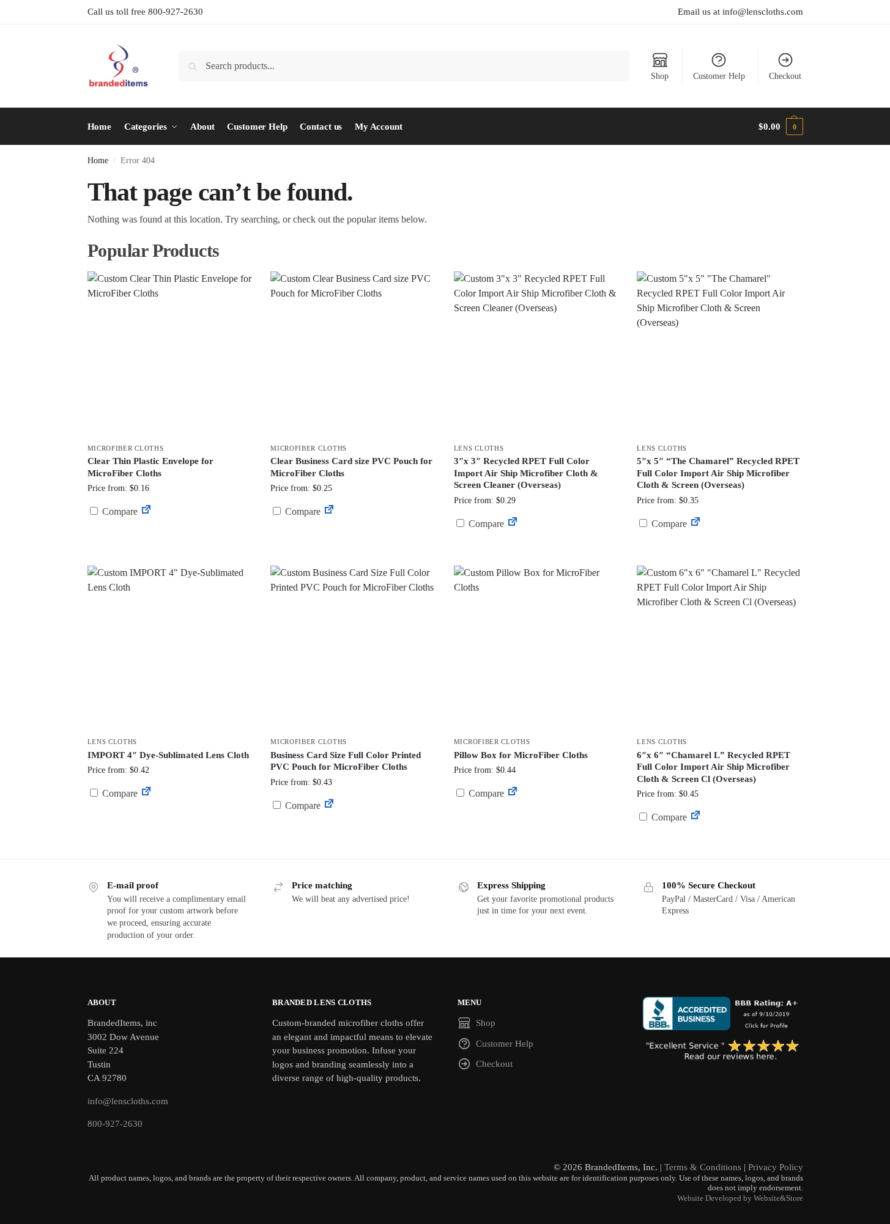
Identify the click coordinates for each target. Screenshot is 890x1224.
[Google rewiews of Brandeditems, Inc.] (722, 1051)
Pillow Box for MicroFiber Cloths (521, 755)
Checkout (785, 76)
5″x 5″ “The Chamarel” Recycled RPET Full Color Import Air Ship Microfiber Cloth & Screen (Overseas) (718, 473)
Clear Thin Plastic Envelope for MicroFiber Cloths (150, 467)
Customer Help (719, 76)
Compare (119, 511)
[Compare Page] (146, 511)
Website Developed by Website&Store (740, 1198)
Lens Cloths (479, 448)
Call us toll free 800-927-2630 (145, 12)
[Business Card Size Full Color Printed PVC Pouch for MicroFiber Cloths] (353, 648)
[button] (780, 126)
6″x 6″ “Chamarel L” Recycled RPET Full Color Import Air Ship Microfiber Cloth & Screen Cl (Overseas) (713, 767)
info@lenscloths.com (127, 1101)
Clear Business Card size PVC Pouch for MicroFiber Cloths (351, 467)
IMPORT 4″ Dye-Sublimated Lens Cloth (168, 755)
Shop (660, 76)
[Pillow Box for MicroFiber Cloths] (536, 648)
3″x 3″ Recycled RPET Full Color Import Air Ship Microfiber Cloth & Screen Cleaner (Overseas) (526, 473)
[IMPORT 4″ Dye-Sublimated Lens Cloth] (170, 648)
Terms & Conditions (702, 1167)
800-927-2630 (115, 1124)
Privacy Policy (775, 1167)
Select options (352, 540)
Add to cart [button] (169, 534)
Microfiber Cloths (125, 448)
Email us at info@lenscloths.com (740, 12)
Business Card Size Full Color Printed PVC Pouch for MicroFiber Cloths (345, 761)
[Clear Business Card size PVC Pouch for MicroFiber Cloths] (353, 354)
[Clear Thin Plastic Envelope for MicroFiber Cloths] (170, 354)
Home (97, 160)
